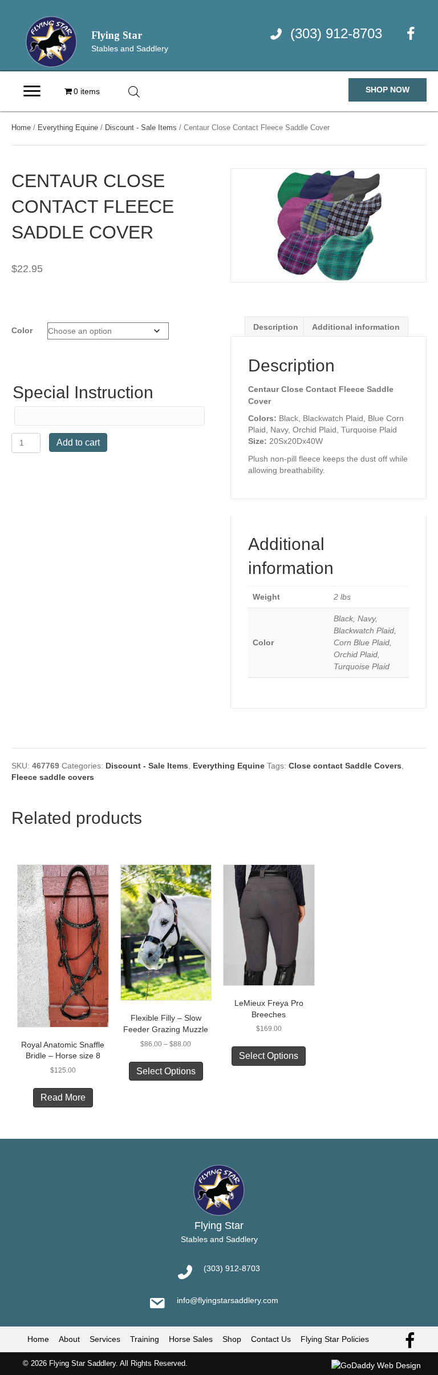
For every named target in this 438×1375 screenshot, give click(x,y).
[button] (387, 89)
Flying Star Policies (335, 1339)
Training (144, 1339)
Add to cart (78, 442)
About (69, 1339)
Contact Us (271, 1339)
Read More (63, 1097)
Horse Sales (191, 1339)
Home (21, 127)
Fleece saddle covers (52, 777)
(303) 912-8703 (336, 33)
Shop (231, 1339)
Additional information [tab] (356, 326)
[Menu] (32, 91)
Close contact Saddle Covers (345, 765)
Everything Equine (68, 127)
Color (22, 330)
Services (105, 1339)
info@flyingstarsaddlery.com (227, 1300)
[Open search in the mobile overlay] (134, 91)
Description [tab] (275, 326)
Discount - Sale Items (141, 127)
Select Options (166, 1071)
